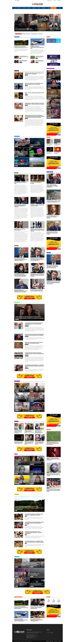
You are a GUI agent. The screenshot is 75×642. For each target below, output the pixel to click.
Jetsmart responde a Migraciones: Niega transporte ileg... (37, 47)
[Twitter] (17, 0)
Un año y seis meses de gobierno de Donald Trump (37, 205)
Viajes (20, 58)
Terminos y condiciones (49, 641)
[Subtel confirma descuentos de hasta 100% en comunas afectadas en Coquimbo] (21, 143)
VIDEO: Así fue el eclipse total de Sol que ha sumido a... (49, 153)
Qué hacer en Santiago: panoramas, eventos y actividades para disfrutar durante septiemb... (34, 523)
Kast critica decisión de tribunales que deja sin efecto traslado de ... (52, 266)
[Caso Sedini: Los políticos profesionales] (21, 224)
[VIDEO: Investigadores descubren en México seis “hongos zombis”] (57, 141)
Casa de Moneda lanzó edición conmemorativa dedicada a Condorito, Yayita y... (39, 443)
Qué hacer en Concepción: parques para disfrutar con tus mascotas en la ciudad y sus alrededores (28, 508)
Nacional (16, 27)
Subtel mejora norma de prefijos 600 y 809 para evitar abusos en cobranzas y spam (21, 164)
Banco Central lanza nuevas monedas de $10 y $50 (34, 93)
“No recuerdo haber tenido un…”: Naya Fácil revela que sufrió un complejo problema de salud (34, 366)
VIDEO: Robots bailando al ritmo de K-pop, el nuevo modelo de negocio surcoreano (20, 574)
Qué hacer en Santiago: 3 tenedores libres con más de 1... (23, 57)
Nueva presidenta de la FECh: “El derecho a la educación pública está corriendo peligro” (21, 462)
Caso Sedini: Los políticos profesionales (19, 230)
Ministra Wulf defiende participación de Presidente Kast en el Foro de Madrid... (20, 275)
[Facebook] (15, 0)
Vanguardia (40, 27)
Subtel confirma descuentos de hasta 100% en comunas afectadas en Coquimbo (21, 144)
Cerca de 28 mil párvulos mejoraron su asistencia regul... (39, 61)
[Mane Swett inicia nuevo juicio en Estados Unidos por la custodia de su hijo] (43, 27)
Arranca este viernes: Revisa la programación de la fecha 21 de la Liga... (53, 474)
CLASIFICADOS (59, 0)
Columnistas (16, 203)
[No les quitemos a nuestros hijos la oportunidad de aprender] (21, 200)
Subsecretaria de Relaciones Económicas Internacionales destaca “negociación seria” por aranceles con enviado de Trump (35, 116)
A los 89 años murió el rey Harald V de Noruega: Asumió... (53, 217)
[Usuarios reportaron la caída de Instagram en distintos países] (37, 152)
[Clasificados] (54, 129)
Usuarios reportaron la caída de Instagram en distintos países (36, 154)
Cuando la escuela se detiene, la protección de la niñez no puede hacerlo (37, 230)
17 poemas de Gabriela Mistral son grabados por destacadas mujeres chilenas (21, 471)
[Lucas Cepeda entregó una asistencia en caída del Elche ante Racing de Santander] (32, 57)
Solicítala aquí (34, 637)
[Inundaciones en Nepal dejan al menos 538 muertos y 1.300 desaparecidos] (54, 195)
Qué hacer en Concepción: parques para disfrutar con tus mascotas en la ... (21, 607)
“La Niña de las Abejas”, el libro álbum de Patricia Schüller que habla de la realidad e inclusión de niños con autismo (37, 480)
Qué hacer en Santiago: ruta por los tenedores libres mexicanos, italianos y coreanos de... (33, 532)
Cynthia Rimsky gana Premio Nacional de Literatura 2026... (33, 33)
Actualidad (55, 641)
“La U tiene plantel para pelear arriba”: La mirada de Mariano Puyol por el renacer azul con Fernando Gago (36, 398)
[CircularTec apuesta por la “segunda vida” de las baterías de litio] (37, 162)
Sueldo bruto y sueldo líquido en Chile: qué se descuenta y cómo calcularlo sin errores (34, 104)
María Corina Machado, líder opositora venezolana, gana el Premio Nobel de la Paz (22, 481)
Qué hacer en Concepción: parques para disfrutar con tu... (21, 47)
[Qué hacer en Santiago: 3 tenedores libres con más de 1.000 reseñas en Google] (16, 57)
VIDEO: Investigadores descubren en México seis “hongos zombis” (35, 574)
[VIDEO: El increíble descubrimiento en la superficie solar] (57, 149)
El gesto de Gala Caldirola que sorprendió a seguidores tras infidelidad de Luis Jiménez (34, 335)
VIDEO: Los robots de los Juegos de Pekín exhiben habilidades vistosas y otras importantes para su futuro (37, 564)
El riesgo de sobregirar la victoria (36, 183)
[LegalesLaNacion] (53, 65)
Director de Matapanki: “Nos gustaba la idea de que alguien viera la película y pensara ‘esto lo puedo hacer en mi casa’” (21, 398)
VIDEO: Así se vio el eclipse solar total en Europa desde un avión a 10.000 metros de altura (37, 584)
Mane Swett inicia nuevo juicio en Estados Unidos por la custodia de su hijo (34, 343)
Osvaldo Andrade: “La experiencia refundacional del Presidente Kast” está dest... (21, 290)
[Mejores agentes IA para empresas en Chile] (37, 143)
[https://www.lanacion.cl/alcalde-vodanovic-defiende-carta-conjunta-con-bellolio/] (37, 284)
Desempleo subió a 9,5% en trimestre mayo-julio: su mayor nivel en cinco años (34, 84)
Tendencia (32, 146)
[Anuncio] (29, 297)
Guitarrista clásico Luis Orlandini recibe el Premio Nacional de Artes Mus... (29, 431)
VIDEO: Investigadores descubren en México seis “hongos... (57, 145)
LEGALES (55, 0)
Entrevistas (16, 391)
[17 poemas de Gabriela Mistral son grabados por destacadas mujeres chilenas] (21, 470)
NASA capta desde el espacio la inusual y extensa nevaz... (49, 145)
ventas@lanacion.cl (32, 636)
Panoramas (26, 440)
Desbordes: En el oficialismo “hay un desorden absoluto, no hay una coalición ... (37, 259)
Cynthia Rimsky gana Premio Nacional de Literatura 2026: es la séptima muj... (18, 431)
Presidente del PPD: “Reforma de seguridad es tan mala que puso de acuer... (37, 275)
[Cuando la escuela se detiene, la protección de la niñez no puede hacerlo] (37, 224)
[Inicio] (15, 8)
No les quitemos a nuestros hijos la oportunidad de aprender (20, 205)
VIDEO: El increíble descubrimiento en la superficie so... (57, 153)
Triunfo (37, 58)
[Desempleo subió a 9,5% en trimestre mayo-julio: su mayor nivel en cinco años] (18, 86)
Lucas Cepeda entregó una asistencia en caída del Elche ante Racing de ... (53, 443)
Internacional (48, 183)
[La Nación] (37, 4)
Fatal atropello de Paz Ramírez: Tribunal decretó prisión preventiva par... (37, 607)
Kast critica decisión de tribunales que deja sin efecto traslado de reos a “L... (20, 259)
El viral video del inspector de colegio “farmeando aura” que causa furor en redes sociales (34, 353)
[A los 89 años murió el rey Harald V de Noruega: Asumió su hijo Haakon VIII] (54, 210)
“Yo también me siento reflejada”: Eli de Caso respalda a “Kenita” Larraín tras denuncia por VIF (53, 115)
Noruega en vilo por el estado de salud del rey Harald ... (52, 233)
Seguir (54, 599)
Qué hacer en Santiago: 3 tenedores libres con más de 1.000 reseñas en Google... (34, 515)
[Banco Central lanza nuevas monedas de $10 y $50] (18, 95)
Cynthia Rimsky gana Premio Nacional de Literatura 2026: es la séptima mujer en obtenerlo (34, 323)
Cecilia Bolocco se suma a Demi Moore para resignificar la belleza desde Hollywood (36, 462)
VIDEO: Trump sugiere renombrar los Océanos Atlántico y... (52, 186)
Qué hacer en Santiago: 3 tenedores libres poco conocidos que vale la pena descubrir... (34, 542)
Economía (26, 85)
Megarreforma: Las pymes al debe (20, 183)
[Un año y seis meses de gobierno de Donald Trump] (37, 200)
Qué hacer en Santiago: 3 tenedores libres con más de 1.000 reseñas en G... (36, 620)
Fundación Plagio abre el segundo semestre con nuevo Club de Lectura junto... (29, 443)
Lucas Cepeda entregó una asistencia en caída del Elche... (40, 57)
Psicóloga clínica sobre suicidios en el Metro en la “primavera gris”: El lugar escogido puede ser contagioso (37, 408)
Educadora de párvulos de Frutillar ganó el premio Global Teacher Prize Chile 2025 (37, 471)
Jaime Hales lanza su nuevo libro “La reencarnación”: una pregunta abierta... (39, 431)
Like (48, 599)
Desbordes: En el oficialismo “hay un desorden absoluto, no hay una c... (53, 282)
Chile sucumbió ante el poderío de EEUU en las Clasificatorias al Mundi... (53, 490)
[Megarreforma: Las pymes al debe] (21, 178)
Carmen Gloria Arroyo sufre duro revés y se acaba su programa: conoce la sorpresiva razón (29, 317)
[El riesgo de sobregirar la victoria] (37, 178)
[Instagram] (16, 0)
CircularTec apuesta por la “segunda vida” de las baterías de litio (36, 164)
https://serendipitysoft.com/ (28, 641)
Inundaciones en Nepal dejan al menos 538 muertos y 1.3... (53, 201)
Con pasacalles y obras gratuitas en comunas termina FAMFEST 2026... (18, 442)
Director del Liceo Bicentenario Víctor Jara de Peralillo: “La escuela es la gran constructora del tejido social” (36, 388)
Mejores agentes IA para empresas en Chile (35, 145)
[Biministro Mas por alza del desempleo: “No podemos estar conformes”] (18, 75)
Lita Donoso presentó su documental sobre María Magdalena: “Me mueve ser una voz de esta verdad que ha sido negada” (21, 408)
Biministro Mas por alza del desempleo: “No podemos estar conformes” (34, 73)
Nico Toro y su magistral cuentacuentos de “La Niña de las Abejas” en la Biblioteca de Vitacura (21, 389)
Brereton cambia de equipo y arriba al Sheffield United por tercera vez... (53, 459)
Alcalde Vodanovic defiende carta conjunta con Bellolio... (37, 290)
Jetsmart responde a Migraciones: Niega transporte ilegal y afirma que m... (21, 620)
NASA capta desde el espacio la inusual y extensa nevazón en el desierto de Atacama (21, 564)
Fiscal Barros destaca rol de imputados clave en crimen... (23, 61)
